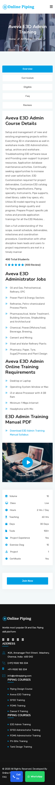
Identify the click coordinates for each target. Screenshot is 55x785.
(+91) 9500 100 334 (18, 663)
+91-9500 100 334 (17, 669)
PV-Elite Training (19, 741)
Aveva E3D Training (20, 694)
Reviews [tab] (27, 105)
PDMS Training (17, 705)
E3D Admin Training (20, 724)
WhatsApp (36, 776)
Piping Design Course (21, 689)
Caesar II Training (19, 711)
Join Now (27, 580)
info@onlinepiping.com (19, 675)
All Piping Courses (31, 39)
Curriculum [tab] (28, 78)
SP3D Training (17, 700)
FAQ (4, 777)
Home (12, 39)
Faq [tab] (28, 96)
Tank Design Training (21, 746)
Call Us (18, 776)
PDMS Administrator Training (25, 735)
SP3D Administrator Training (25, 730)
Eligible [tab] (27, 87)
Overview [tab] (27, 69)
